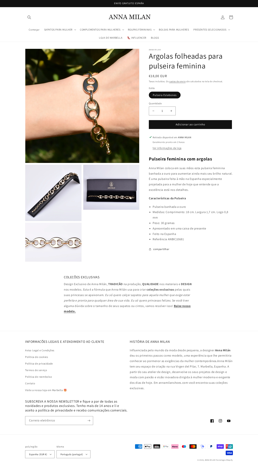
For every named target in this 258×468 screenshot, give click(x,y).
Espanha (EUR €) (38, 454)
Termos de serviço (36, 370)
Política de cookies (36, 357)
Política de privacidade (39, 363)
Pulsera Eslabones (165, 95)
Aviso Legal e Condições (39, 350)
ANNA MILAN (210, 460)
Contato (30, 383)
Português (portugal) (71, 454)
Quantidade (155, 103)
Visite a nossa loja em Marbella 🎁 (46, 390)
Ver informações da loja (167, 148)
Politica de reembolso (38, 376)
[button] (29, 17)
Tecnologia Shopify (224, 460)
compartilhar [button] (161, 249)
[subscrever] (89, 420)
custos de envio (177, 81)
